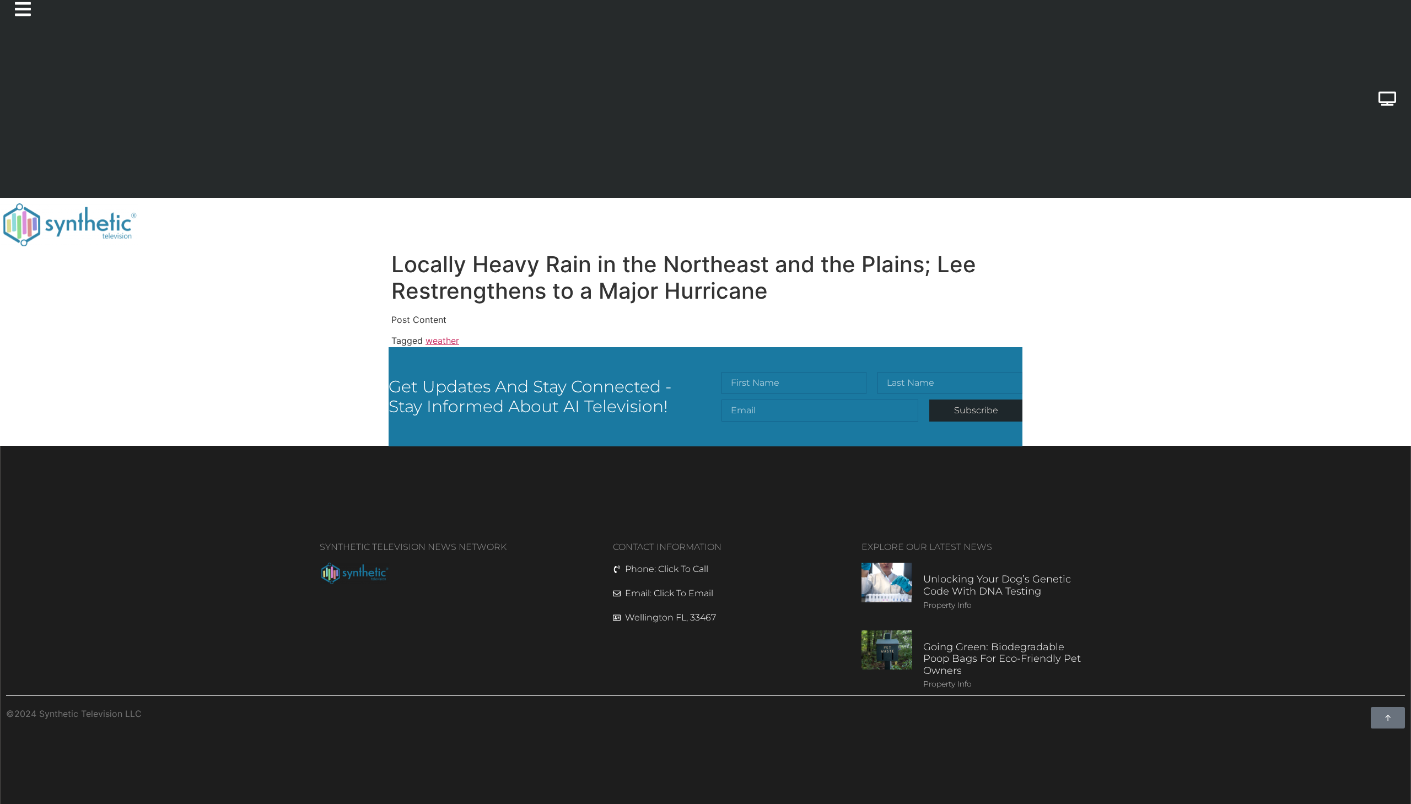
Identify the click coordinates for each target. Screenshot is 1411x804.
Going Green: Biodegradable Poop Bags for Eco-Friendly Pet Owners (1002, 659)
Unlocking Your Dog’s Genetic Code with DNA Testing (997, 585)
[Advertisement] (622, 115)
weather (442, 340)
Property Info (947, 605)
